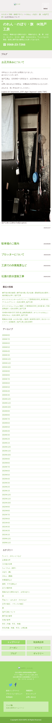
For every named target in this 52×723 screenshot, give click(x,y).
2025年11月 (6, 363)
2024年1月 (6, 443)
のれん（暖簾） (8, 576)
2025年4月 (6, 391)
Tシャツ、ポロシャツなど (11, 556)
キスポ (3, 14)
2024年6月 (6, 423)
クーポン (13, 648)
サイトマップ (31, 694)
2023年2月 (6, 487)
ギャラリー (38, 653)
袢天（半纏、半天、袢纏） (12, 624)
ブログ (13, 653)
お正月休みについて (13, 62)
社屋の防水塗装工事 (13, 276)
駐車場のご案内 (10, 243)
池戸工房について (8, 612)
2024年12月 (6, 399)
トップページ (13, 642)
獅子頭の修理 (7, 616)
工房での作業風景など (14, 265)
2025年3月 (6, 395)
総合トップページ (12, 691)
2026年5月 (6, 347)
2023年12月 (6, 447)
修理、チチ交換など (9, 584)
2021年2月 (6, 531)
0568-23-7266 (16, 44)
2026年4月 (6, 351)
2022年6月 (6, 519)
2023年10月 (6, 455)
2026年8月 (6, 335)
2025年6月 (6, 383)
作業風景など (7, 580)
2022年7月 (6, 515)
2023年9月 (6, 459)
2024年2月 (6, 439)
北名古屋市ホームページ (15, 708)
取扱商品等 (38, 642)
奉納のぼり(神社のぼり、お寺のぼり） (16, 592)
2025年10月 (6, 367)
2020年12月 (6, 539)
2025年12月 (6, 359)
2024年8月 (6, 415)
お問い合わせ (31, 697)
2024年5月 (6, 427)
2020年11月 (6, 543)
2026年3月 (6, 355)
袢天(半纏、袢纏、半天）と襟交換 (14, 628)
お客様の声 (6, 560)
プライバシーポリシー (14, 694)
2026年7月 (6, 339)
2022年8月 (6, 511)
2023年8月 (6, 463)
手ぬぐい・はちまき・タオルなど (14, 600)
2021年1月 (6, 535)
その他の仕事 (7, 564)
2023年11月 (6, 451)
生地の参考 (6, 620)
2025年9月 (6, 371)
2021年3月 (6, 527)
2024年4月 (6, 431)
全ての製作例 (7, 588)
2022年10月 (6, 503)
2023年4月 (6, 479)
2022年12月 (6, 495)
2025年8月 (6, 375)
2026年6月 (6, 343)
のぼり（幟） (7, 572)
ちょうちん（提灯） (9, 568)
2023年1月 (6, 491)
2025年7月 (6, 379)
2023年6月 (6, 471)
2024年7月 (6, 419)
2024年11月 (6, 403)
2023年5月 (6, 475)
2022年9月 (6, 507)
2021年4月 (6, 523)
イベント (38, 648)
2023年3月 (6, 483)
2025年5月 (6, 387)
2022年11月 (6, 499)
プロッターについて (13, 254)
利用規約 (9, 697)
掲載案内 (29, 691)
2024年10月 (6, 407)
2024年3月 (6, 435)
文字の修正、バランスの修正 (12, 604)
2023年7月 (6, 467)
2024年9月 (6, 411)
